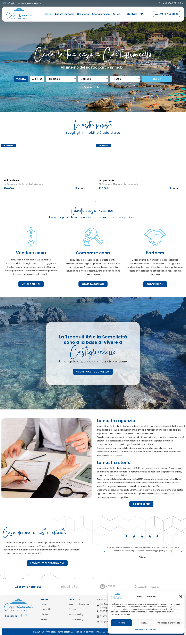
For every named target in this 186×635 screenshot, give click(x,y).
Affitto (37, 79)
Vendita (21, 79)
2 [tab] (95, 201)
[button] (180, 596)
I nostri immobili (64, 14)
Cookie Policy (139, 629)
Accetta (121, 622)
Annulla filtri (94, 87)
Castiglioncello (101, 14)
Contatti (132, 14)
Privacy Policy (151, 629)
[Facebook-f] (21, 615)
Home (48, 14)
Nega (143, 622)
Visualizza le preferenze (168, 622)
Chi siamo (83, 14)
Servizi (116, 14)
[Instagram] (26, 615)
